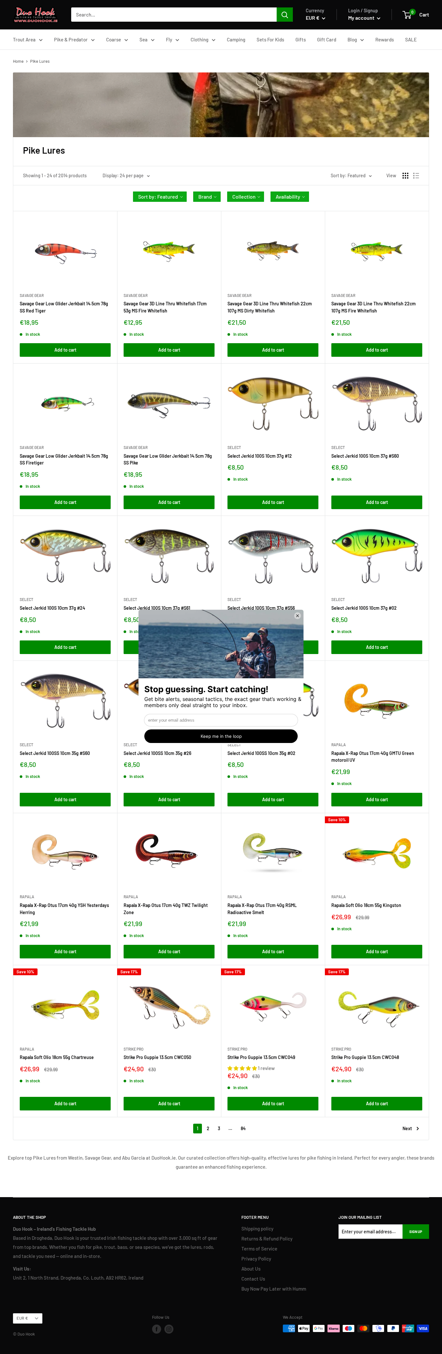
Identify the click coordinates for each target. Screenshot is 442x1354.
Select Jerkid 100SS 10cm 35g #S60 (55, 753)
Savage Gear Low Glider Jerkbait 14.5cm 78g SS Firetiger (64, 459)
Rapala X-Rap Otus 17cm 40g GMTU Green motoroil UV (372, 756)
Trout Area (24, 39)
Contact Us (253, 1279)
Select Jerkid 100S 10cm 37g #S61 (157, 608)
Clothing (199, 39)
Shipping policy (257, 1228)
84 (243, 1128)
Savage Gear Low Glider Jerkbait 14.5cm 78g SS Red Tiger (64, 307)
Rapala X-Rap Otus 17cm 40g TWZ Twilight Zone (166, 908)
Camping (236, 39)
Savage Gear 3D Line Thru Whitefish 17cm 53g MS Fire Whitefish (165, 307)
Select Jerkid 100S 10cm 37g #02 (364, 608)
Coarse (113, 39)
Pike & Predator (71, 39)
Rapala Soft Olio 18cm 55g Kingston (366, 905)
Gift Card (326, 39)
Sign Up (415, 1231)
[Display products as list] (416, 176)
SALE (411, 39)
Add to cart (65, 350)
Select (234, 447)
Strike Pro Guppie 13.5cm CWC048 (365, 1057)
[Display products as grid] (405, 176)
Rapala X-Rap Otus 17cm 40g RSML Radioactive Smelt (262, 908)
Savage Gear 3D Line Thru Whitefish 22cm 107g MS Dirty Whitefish (269, 307)
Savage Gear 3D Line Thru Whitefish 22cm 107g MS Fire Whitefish (373, 307)
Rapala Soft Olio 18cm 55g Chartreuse (57, 1057)
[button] (160, 196)
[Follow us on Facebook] (156, 1329)
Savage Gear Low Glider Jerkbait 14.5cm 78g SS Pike (168, 459)
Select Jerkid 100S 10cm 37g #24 (52, 608)
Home (18, 61)
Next (407, 1128)
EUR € (22, 1318)
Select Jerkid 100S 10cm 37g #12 (259, 456)
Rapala (338, 744)
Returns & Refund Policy (267, 1238)
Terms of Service (259, 1248)
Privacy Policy (256, 1258)
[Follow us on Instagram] (168, 1329)
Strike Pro (133, 1049)
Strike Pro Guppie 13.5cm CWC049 (261, 1057)
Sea (143, 39)
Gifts (300, 39)
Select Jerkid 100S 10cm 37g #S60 (365, 456)
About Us (250, 1269)
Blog (352, 39)
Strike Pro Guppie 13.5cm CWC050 (157, 1057)
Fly (169, 39)
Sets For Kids (270, 39)
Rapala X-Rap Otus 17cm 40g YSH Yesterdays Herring (64, 908)
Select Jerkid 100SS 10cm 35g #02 (261, 753)
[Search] (285, 14)
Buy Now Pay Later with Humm (273, 1289)
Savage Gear (32, 295)
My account (361, 18)
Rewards (384, 39)
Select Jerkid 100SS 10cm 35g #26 (157, 753)
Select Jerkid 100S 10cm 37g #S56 (261, 608)
